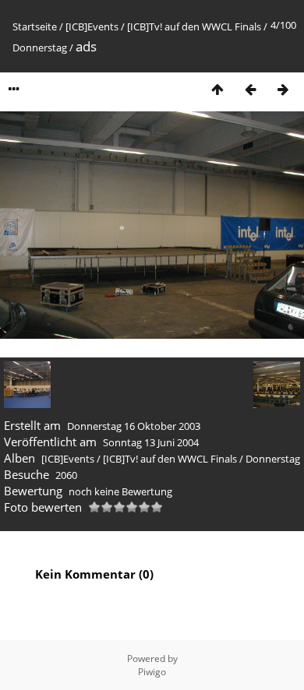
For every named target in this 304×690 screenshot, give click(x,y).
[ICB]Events (91, 26)
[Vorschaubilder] (217, 89)
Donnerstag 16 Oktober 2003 (133, 426)
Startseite (34, 26)
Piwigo (152, 671)
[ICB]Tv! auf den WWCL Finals (194, 26)
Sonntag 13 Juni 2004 (151, 442)
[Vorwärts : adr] (283, 89)
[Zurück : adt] (250, 89)
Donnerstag (39, 47)
